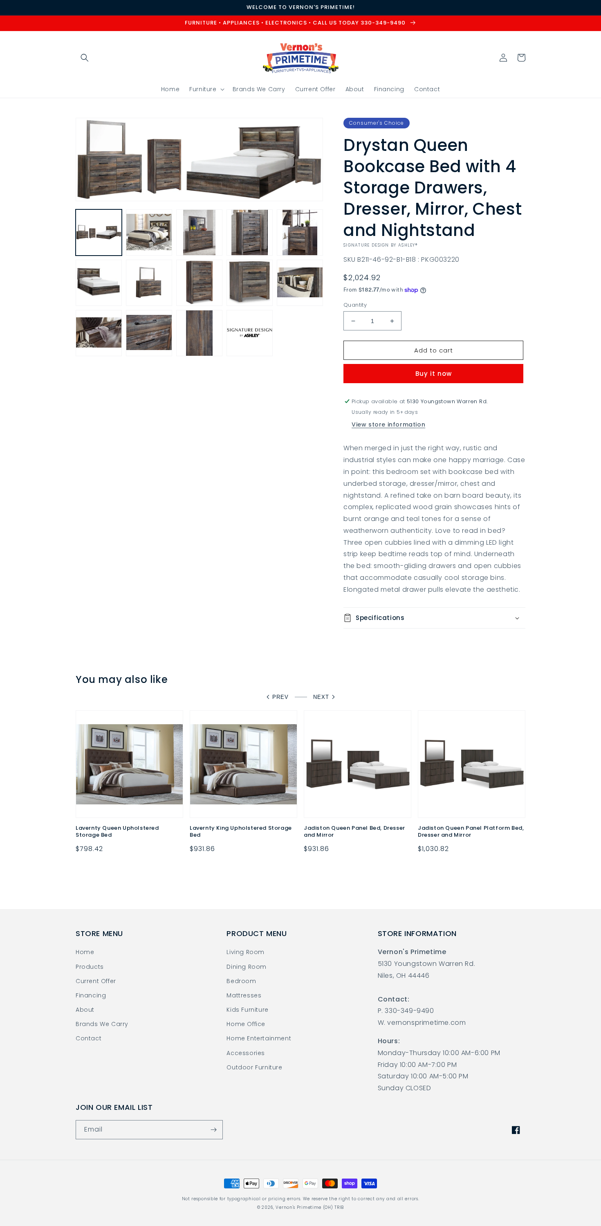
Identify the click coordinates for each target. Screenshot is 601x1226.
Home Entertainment (258, 1038)
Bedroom (241, 981)
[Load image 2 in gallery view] (149, 232)
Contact (88, 1038)
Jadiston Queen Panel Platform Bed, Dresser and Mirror (471, 832)
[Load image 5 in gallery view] (300, 232)
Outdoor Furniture (254, 1067)
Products (90, 967)
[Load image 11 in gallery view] (99, 333)
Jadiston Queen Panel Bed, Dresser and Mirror (354, 832)
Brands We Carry (102, 1024)
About (85, 1010)
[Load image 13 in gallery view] (199, 333)
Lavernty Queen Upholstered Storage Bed (117, 832)
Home (85, 952)
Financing (91, 995)
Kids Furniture (247, 1010)
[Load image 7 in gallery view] (149, 283)
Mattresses (243, 995)
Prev (280, 697)
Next (321, 697)
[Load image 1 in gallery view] (99, 232)
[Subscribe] (213, 1129)
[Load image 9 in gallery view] (249, 283)
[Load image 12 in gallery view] (149, 333)
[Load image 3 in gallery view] (199, 232)
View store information (388, 424)
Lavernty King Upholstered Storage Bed (241, 832)
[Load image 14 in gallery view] (249, 333)
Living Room (245, 952)
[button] (85, 58)
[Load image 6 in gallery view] (99, 283)
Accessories (245, 1053)
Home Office (245, 1024)
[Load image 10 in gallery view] (300, 283)
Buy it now (433, 373)
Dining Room (246, 967)
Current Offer (96, 981)
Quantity (355, 305)
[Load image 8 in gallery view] (199, 283)
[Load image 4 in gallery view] (249, 232)
